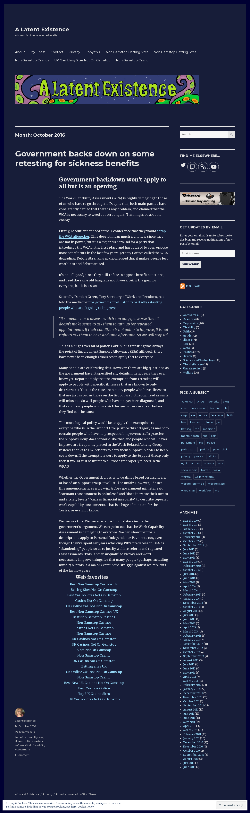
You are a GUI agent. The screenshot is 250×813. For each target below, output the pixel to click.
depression (197, 408)
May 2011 (189, 722)
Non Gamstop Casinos (32, 60)
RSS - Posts (193, 286)
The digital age (193, 364)
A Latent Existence (42, 29)
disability (32, 737)
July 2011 (188, 713)
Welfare (30, 731)
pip (201, 442)
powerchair (220, 449)
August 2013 (191, 611)
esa (41, 737)
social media (189, 470)
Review (187, 356)
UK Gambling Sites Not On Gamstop (82, 60)
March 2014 (190, 590)
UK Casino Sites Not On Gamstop (94, 699)
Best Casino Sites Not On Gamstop (94, 595)
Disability (189, 327)
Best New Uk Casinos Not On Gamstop (94, 683)
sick (220, 463)
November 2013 (193, 603)
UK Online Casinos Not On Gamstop (94, 606)
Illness (187, 339)
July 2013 (189, 615)
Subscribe (190, 264)
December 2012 (193, 644)
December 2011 (193, 693)
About (20, 52)
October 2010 (191, 750)
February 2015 (192, 566)
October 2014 (191, 570)
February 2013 (192, 635)
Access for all (191, 315)
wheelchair (188, 490)
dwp (184, 415)
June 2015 (189, 553)
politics (28, 741)
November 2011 (193, 697)
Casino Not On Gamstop (94, 601)
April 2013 (189, 627)
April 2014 (189, 586)
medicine (209, 428)
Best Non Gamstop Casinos (94, 617)
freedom (196, 422)
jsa (218, 422)
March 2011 (190, 730)
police (211, 442)
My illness (37, 52)
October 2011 (191, 701)
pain (213, 435)
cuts (184, 408)
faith (230, 415)
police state (188, 449)
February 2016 (192, 537)
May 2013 (189, 623)
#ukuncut (187, 401)
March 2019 (190, 520)
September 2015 (193, 545)
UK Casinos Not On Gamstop (94, 639)
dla (225, 408)
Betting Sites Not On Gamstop (94, 590)
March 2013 (190, 631)
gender (188, 335)
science (209, 463)
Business (189, 319)
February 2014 (192, 594)
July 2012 (189, 664)
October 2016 (191, 533)
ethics (203, 415)
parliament (188, 442)
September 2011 (193, 705)
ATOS (200, 401)
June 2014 (189, 578)
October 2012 (191, 652)
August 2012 (191, 660)
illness (18, 741)
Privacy (74, 52)
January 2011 (191, 738)
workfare (205, 490)
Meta (186, 348)
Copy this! (93, 52)
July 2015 (188, 549)
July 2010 (189, 763)
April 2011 (189, 726)
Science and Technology (199, 360)
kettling (186, 428)
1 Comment (22, 754)
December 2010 (193, 742)
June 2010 (189, 767)
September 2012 (193, 656)
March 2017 (190, 524)
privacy (185, 456)
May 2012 (189, 672)
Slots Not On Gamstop (94, 650)
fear (183, 422)
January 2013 (191, 639)
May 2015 (189, 557)
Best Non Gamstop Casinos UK (94, 584)
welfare (186, 476)
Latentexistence (25, 720)
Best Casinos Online (94, 688)
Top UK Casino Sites (94, 694)
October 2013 (191, 607)
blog (226, 401)
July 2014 (189, 574)
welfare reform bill (192, 483)
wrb (217, 490)
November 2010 (193, 746)
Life (185, 344)
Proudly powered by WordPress (76, 794)
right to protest (190, 463)
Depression (190, 323)
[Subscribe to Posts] (182, 286)
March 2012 (190, 681)
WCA (216, 470)
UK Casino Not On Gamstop (93, 661)
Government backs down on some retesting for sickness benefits (84, 158)
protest (199, 456)
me (197, 428)
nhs (205, 435)
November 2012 (193, 648)
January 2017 (191, 529)
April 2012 (189, 676)
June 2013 (189, 619)
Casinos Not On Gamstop (94, 628)
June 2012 (189, 668)
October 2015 (191, 541)
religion (212, 456)
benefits (20, 737)
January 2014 (191, 598)
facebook (217, 415)
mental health (190, 435)
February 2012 (192, 685)
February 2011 (192, 734)
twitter (205, 470)
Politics (19, 731)
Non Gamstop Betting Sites (127, 52)
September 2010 (193, 754)
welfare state (216, 483)
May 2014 (189, 582)
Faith (186, 331)
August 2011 (190, 709)
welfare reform (204, 476)
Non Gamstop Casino (132, 60)
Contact (57, 52)
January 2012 (191, 689)
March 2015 (190, 561)
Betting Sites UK (94, 666)
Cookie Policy (86, 806)
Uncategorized (192, 368)
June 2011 (189, 718)
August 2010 (191, 759)
